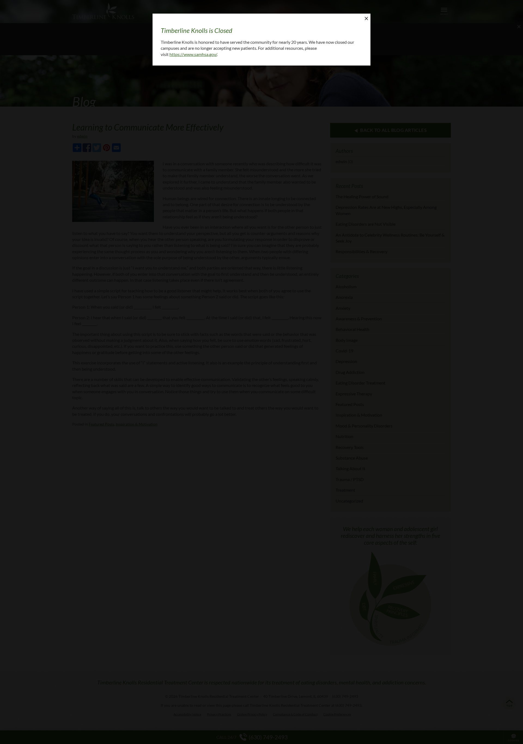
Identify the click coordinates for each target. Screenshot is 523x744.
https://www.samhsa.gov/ (193, 54)
